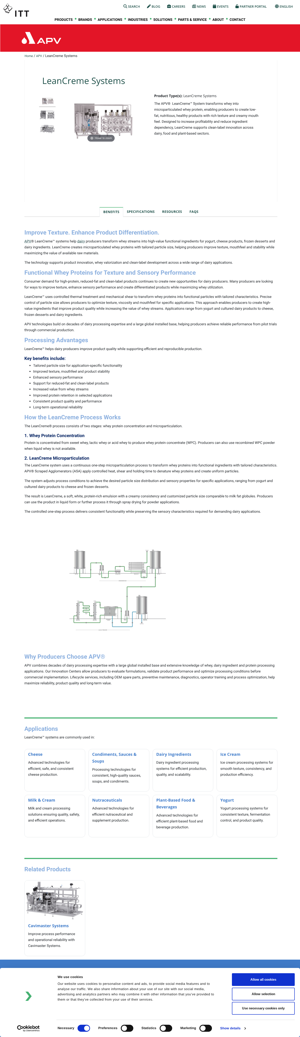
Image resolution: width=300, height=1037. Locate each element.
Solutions (162, 19)
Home (29, 56)
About (218, 19)
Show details (230, 1028)
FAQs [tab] (194, 212)
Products (63, 19)
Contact (237, 20)
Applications (110, 19)
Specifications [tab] (141, 212)
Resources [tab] (172, 212)
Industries (138, 19)
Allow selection (263, 994)
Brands (85, 19)
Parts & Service (192, 19)
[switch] (127, 1028)
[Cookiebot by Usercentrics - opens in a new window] (28, 1028)
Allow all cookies (263, 979)
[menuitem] (63, 20)
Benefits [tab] (111, 212)
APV (39, 56)
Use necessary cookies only (263, 1008)
